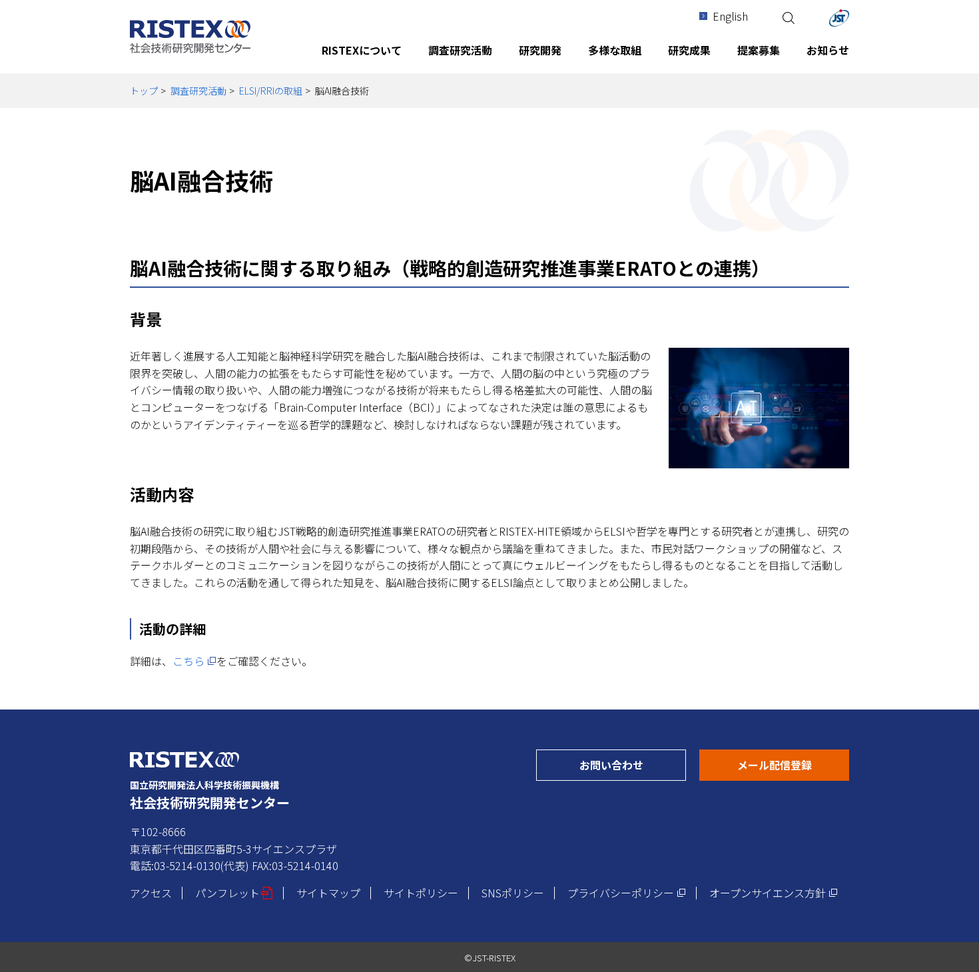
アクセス (151, 893)
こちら (194, 661)
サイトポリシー (421, 893)
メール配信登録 (793, 764)
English (730, 16)
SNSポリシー (513, 893)
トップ (144, 90)
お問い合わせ (632, 764)
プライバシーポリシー (626, 893)
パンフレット (234, 893)
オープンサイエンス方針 (773, 893)
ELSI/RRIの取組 (270, 90)
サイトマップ (328, 893)
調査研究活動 (198, 90)
